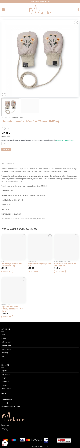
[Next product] (3, 128)
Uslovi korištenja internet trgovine (10, 406)
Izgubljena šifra (5, 381)
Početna (4, 117)
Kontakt (3, 360)
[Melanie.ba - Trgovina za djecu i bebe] (40, 9)
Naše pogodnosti (6, 342)
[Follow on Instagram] (6, 429)
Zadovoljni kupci (6, 345)
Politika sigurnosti (6, 399)
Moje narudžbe (5, 374)
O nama (3, 338)
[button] (3, 9)
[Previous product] (6, 128)
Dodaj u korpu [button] (7, 271)
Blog (2, 356)
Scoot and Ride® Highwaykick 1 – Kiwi (39, 264)
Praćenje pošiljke (6, 349)
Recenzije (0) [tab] (10, 164)
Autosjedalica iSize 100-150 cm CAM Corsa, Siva (65, 264)
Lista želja (4, 385)
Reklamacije (4, 353)
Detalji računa (5, 378)
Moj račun (4, 371)
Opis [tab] (2, 164)
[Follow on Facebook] (3, 429)
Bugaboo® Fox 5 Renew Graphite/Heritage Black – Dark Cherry (12, 309)
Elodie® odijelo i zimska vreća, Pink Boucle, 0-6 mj (12, 264)
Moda (21, 117)
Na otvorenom (13, 117)
